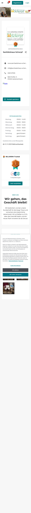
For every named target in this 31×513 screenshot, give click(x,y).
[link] (15, 63)
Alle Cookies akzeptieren (15, 274)
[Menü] (2, 2)
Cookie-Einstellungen (15, 265)
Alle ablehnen (15, 270)
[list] (15, 70)
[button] (15, 183)
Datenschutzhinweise (13, 261)
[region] (15, 256)
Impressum (20, 261)
